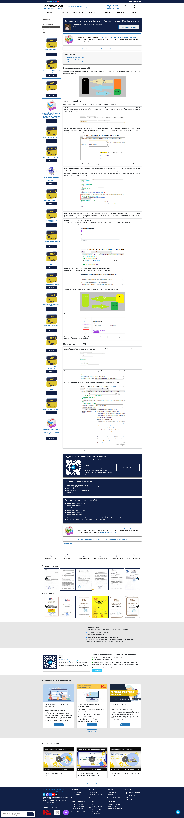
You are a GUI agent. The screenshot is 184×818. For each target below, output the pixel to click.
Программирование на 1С (47, 21)
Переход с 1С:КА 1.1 (94, 813)
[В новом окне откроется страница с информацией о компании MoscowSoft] (50, 555)
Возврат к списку (67, 543)
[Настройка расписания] (102, 325)
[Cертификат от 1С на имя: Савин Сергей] (116, 607)
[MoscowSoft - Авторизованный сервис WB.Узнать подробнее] (66, 812)
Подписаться (128, 467)
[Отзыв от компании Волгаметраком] (100, 579)
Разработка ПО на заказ (95, 794)
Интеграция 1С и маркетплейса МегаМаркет (78, 519)
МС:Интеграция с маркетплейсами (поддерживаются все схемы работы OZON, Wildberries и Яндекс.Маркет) (95, 517)
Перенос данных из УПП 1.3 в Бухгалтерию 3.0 (51, 50)
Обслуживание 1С (94, 792)
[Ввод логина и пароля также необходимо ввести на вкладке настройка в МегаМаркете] (102, 86)
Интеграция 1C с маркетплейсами (78, 7)
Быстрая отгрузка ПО (84, 558)
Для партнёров (75, 798)
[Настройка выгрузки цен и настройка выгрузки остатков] (102, 193)
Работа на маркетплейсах (48, 29)
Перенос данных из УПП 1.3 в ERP (75, 503)
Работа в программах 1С (47, 24)
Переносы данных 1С (75, 6)
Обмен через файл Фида (74, 59)
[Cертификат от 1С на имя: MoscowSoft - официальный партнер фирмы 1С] (68, 607)
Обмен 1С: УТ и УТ (71, 488)
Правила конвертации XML (114, 808)
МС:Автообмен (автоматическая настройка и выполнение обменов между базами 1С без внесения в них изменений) (97, 516)
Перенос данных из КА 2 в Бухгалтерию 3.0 (51, 221)
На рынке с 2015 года (50, 558)
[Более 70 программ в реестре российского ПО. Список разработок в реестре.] (57, 812)
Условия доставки (75, 796)
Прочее (43, 32)
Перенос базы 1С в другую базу (75, 492)
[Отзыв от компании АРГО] (84, 579)
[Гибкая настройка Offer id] (102, 120)
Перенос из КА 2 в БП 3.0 (77, 810)
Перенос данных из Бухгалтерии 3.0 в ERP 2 (51, 305)
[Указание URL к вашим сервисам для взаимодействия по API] (102, 415)
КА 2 (99, 519)
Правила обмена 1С (112, 806)
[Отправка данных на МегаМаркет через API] (102, 359)
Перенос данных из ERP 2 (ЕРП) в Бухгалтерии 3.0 (51, 326)
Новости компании (76, 792)
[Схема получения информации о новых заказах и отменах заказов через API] (102, 377)
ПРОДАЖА (110, 789)
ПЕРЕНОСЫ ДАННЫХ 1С (78, 801)
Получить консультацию (128, 27)
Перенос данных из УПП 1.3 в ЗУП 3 (76, 512)
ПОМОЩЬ (128, 789)
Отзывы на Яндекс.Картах (133, 558)
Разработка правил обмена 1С (115, 804)
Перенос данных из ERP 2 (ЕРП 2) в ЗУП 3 (51, 242)
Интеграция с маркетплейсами (49, 27)
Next (137, 578)
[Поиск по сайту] (135, 7)
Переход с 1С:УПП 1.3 (95, 811)
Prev (46, 578)
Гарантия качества (130, 795)
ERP (104, 519)
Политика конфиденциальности (51, 804)
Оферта (127, 797)
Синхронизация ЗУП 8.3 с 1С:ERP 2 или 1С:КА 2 (79, 490)
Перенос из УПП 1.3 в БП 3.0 (78, 806)
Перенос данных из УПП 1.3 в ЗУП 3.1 (51, 157)
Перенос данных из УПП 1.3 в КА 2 (51, 92)
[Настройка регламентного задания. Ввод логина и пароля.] (102, 280)
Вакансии (91, 798)
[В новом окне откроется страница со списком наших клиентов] (67, 555)
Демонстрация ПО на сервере (100, 558)
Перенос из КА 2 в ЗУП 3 (77, 808)
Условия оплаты (75, 794)
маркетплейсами (115, 37)
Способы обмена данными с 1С (76, 57)
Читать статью (59, 724)
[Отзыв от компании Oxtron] (116, 579)
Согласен (30, 814)
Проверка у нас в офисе (117, 558)
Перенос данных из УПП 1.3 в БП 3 (75, 505)
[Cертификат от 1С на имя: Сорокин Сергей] (132, 607)
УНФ (96, 519)
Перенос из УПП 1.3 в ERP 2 (78, 804)
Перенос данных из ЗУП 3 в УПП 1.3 (51, 346)
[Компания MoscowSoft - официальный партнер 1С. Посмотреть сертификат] (47, 812)
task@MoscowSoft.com (114, 8)
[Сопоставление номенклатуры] (102, 148)
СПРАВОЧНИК (111, 801)
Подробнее (51, 54)
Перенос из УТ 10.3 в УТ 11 (78, 811)
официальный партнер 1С (53, 8)
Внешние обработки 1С (113, 798)
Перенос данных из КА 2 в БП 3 (74, 508)
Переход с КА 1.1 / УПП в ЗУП (97, 809)
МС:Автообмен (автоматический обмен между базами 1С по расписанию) (51, 179)
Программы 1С (111, 794)
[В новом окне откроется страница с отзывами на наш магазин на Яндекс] (133, 555)
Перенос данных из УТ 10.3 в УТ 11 (51, 137)
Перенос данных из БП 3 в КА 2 (74, 514)
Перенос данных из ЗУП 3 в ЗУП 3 (51, 200)
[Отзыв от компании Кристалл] (132, 579)
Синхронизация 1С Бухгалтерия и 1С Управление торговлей (82, 487)
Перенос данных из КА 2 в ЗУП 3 (51, 284)
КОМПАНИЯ (74, 789)
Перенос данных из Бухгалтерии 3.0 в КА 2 (51, 263)
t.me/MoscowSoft (63, 659)
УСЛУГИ (91, 789)
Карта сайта (128, 799)
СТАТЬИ (91, 801)
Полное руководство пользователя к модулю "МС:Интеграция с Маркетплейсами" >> (102, 48)
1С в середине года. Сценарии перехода (77, 485)
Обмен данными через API (75, 61)
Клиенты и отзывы (67, 558)
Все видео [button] (92, 782)
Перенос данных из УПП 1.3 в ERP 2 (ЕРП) (51, 71)
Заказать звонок (135, 1)
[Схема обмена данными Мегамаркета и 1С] (102, 301)
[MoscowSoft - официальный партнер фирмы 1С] (48, 1)
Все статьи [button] (92, 731)
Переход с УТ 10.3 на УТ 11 (96, 804)
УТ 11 (92, 519)
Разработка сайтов (94, 796)
